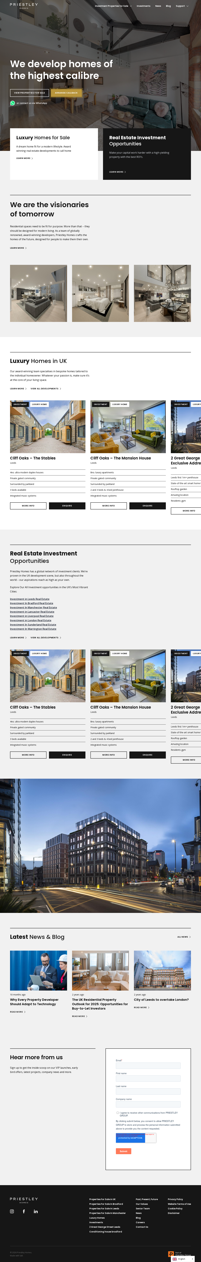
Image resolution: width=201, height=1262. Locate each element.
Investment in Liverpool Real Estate (32, 616)
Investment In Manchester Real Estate (33, 607)
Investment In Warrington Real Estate (33, 629)
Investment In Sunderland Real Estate (33, 624)
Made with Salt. (16, 1255)
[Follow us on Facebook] (24, 1211)
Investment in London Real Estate (30, 620)
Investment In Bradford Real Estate (31, 603)
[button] (66, 93)
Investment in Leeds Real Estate (29, 599)
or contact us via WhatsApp (32, 103)
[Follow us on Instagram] (12, 1211)
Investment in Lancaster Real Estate (32, 611)
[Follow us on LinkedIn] (36, 1211)
